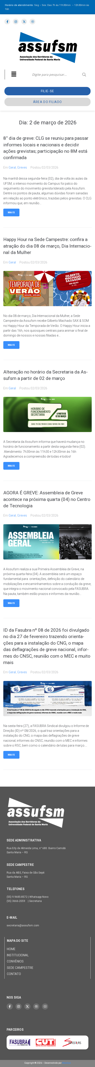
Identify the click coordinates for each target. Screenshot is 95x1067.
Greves (22, 167)
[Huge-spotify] (36, 1006)
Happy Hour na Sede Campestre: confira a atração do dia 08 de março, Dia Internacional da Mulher (47, 246)
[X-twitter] (27, 1006)
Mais (11, 212)
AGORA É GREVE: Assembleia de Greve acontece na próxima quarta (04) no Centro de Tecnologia (46, 499)
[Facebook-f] (10, 1006)
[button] (13, 74)
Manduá (66, 1063)
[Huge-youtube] (45, 1006)
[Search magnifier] (84, 75)
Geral (12, 167)
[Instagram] (18, 1006)
